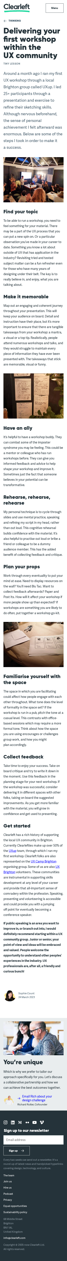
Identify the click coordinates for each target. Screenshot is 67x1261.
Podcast (8, 1194)
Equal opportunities (15, 1206)
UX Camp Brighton (43, 861)
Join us (7, 1181)
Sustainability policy (15, 1212)
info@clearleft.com (14, 1238)
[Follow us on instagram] (5, 1122)
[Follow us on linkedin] (13, 1122)
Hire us (7, 1187)
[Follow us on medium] (20, 1122)
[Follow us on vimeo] (42, 1122)
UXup (12, 850)
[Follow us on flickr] (27, 1122)
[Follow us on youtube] (34, 1122)
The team (8, 1175)
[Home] (16, 8)
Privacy (7, 1200)
